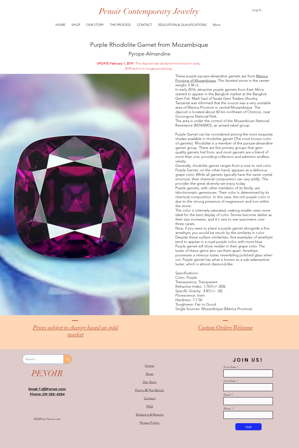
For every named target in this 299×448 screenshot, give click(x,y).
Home (149, 366)
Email (227, 394)
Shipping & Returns (150, 414)
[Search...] (67, 359)
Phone (227, 408)
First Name (230, 367)
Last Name (230, 380)
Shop (150, 374)
